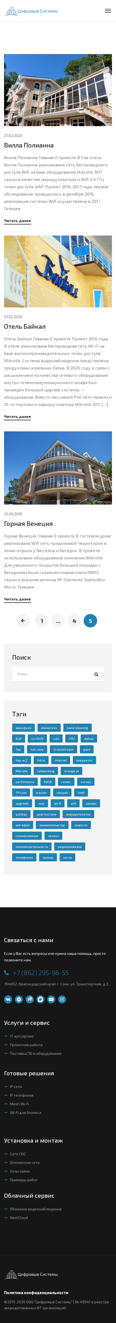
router (66, 782)
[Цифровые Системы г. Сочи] (31, 11)
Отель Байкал (25, 326)
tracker (41, 792)
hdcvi (41, 760)
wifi (73, 803)
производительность (32, 846)
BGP (19, 738)
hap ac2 (22, 760)
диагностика (46, 814)
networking (45, 771)
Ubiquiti (62, 792)
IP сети (16, 1086)
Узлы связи (20, 1171)
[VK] (8, 999)
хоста (67, 857)
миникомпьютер (52, 825)
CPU (71, 738)
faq (18, 749)
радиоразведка (70, 846)
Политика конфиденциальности (36, 1292)
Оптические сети (25, 1162)
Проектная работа (26, 1044)
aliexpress (49, 728)
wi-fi (57, 803)
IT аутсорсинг (22, 1036)
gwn (86, 749)
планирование (27, 836)
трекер (48, 857)
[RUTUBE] (30, 999)
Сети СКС (18, 1153)
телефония (24, 857)
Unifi (81, 792)
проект (53, 836)
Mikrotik (22, 771)
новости (81, 825)
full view (37, 749)
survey (86, 782)
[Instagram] (62, 999)
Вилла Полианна (29, 145)
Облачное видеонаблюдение (36, 1209)
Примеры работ (24, 1179)
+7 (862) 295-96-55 (41, 972)
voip (41, 803)
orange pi (71, 771)
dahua (89, 738)
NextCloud (19, 1217)
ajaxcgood (23, 728)
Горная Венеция (28, 523)
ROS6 (48, 782)
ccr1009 (37, 738)
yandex (91, 803)
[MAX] (40, 999)
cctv (56, 738)
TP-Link (21, 792)
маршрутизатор (78, 814)
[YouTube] (51, 999)
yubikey (21, 814)
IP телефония (21, 1095)
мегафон (23, 825)
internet (61, 760)
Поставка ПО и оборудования (36, 1053)
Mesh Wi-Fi (19, 1104)
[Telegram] (19, 999)
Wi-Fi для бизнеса (25, 1112)
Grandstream (63, 749)
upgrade (22, 803)
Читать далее (17, 221)
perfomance (25, 782)
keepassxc (84, 760)
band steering (77, 728)
